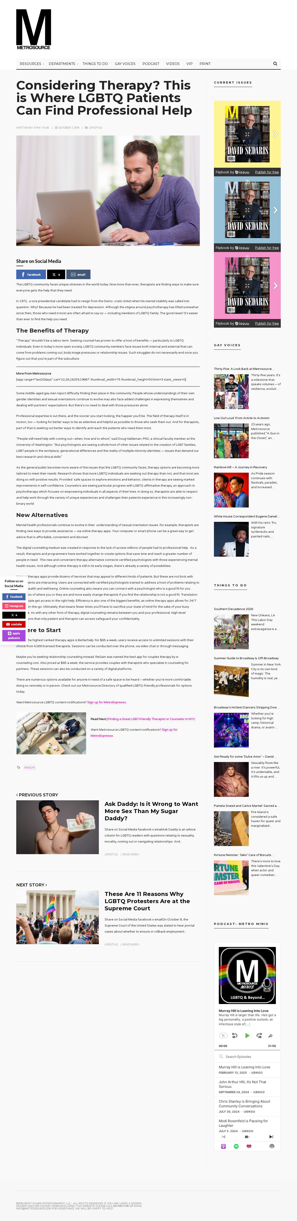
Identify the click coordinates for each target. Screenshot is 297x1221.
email (81, 274)
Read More (131, 854)
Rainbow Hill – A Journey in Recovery (240, 467)
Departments (62, 64)
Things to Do (95, 64)
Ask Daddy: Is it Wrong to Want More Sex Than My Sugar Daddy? (151, 811)
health (29, 767)
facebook (34, 274)
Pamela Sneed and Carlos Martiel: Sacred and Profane (247, 806)
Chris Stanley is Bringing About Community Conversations (244, 1103)
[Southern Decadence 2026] (231, 631)
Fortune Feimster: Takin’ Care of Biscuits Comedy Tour (242, 855)
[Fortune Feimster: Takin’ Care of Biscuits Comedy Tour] (231, 877)
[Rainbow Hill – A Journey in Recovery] (231, 490)
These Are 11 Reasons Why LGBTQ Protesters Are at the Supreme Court (147, 901)
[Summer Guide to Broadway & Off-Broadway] (231, 681)
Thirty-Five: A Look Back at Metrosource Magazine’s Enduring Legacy (243, 369)
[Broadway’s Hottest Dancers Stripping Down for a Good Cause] (231, 730)
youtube (16, 624)
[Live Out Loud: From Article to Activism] (231, 440)
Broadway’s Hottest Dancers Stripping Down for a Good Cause (246, 708)
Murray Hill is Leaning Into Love (244, 1067)
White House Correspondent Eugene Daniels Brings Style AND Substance (246, 517)
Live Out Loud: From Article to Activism (241, 418)
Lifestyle (95, 127)
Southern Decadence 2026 (233, 609)
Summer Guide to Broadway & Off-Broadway (246, 658)
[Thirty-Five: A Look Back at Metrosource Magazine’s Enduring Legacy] (231, 391)
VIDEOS (173, 64)
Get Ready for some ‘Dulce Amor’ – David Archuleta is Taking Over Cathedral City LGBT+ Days (247, 757)
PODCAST (150, 64)
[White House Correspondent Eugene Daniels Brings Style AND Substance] (231, 539)
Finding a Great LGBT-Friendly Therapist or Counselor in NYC (151, 719)
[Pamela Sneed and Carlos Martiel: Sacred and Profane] (231, 828)
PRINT (205, 64)
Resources (30, 64)
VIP (190, 64)
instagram (16, 606)
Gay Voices (125, 64)
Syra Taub (41, 127)
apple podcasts (14, 635)
